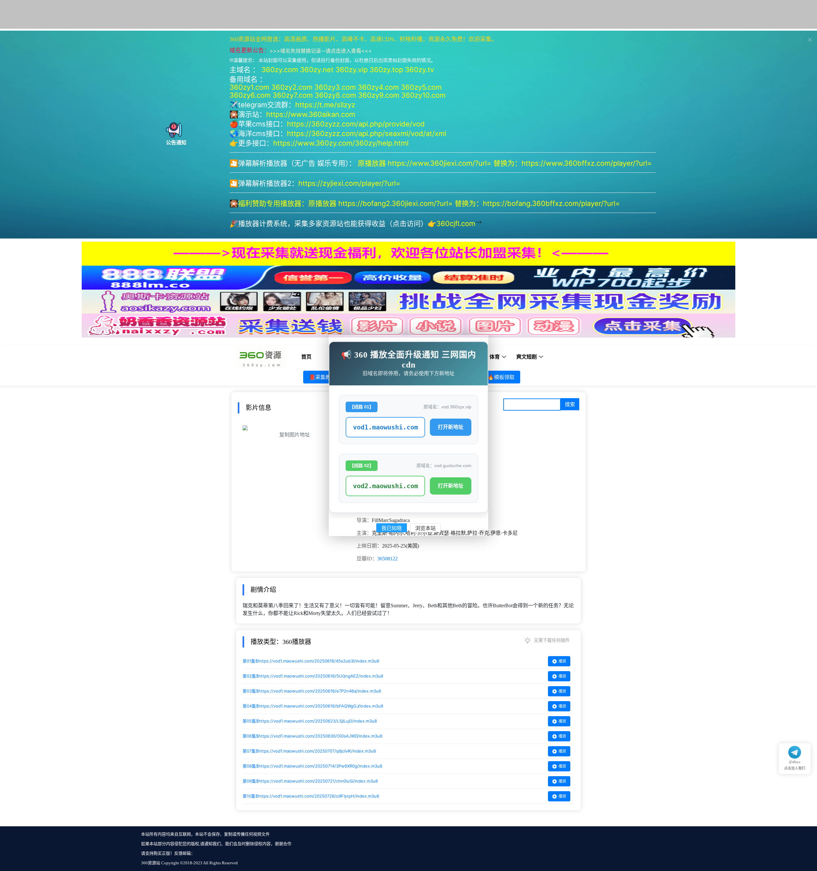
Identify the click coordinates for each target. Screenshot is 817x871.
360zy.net (317, 69)
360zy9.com (378, 95)
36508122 (387, 558)
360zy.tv (419, 69)
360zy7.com (293, 95)
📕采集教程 (322, 377)
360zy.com (279, 69)
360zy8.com (335, 95)
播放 (562, 661)
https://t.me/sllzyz (325, 105)
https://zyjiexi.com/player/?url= (349, 183)
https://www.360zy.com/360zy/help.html (340, 143)
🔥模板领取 (501, 377)
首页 (306, 357)
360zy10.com (423, 95)
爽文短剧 (526, 357)
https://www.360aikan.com (310, 114)
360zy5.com (421, 87)
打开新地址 (450, 427)
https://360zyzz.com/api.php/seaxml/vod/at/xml (366, 133)
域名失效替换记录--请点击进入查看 (321, 51)
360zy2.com (291, 87)
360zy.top (386, 69)
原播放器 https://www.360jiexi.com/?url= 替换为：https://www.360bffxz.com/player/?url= (506, 163)
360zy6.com (250, 95)
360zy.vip (351, 69)
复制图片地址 (294, 434)
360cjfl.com (455, 223)
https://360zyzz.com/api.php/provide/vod (356, 124)
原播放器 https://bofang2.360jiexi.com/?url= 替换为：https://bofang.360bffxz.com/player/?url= (465, 203)
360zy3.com (335, 87)
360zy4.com (378, 87)
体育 (495, 357)
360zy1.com (249, 87)
